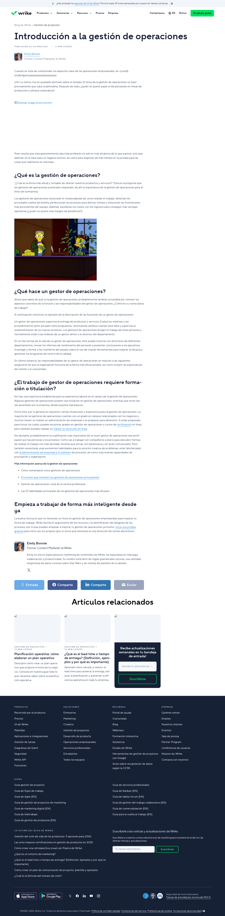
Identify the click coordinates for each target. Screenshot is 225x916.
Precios (100, 13)
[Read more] (37, 651)
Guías (18, 779)
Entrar (183, 13)
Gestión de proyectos (47, 25)
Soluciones (63, 13)
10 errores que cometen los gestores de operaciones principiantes (60, 477)
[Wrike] (21, 13)
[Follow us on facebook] (77, 896)
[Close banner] (171, 3)
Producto (21, 707)
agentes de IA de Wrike (87, 3)
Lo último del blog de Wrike (33, 830)
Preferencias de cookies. (160, 911)
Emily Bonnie (32, 54)
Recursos (82, 13)
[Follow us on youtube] (91, 896)
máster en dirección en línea (70, 429)
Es (173, 13)
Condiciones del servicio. (134, 911)
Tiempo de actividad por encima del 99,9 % (188, 897)
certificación (124, 424)
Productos (43, 13)
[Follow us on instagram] (98, 896)
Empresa (113, 13)
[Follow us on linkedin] (84, 895)
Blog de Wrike (22, 25)
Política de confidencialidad (106, 911)
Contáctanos (157, 13)
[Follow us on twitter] (70, 896)
